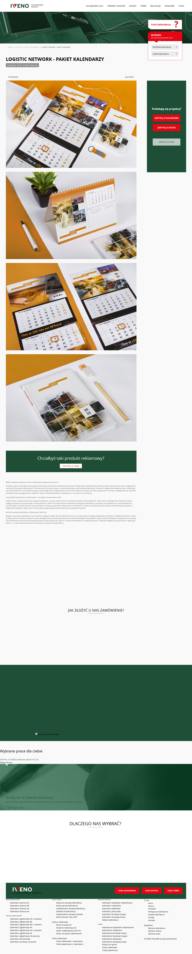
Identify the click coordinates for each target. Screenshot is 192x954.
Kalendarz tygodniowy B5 (21, 921)
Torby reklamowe (109, 947)
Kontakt (151, 920)
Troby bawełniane (110, 950)
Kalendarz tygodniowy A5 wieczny (25, 936)
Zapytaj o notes (166, 127)
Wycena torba (154, 934)
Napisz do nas (166, 142)
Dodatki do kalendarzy (66, 911)
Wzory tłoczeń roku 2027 (66, 917)
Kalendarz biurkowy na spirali (23, 942)
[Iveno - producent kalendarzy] (19, 6)
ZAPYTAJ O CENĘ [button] (16, 807)
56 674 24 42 (33, 759)
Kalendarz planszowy (111, 911)
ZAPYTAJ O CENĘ (7, 759)
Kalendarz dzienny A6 (19, 911)
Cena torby (173, 890)
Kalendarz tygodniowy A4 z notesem (26, 930)
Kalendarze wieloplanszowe (114, 942)
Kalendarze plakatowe (111, 939)
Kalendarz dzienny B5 (19, 905)
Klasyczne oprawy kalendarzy (69, 903)
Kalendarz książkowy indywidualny (117, 903)
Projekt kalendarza (156, 914)
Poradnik (152, 909)
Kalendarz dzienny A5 (19, 903)
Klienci (151, 906)
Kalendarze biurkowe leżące (114, 933)
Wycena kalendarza (156, 928)
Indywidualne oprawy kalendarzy (70, 908)
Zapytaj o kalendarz (167, 118)
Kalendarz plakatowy (111, 908)
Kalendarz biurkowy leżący (113, 917)
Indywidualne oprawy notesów (69, 914)
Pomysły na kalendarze (158, 911)
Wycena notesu (155, 931)
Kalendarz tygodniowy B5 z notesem (26, 924)
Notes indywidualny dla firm (68, 930)
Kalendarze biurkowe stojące (114, 936)
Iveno (150, 903)
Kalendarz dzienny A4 (19, 908)
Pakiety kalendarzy (110, 920)
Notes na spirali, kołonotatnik (69, 933)
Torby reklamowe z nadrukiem (69, 941)
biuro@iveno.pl (21, 759)
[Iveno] (60, 889)
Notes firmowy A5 (64, 925)
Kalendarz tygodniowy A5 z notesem (26, 919)
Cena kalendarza (127, 890)
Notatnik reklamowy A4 (66, 928)
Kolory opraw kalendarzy (67, 905)
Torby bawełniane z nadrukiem (69, 944)
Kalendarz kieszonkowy (20, 939)
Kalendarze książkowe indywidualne (118, 927)
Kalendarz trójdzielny (111, 905)
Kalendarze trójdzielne (112, 930)
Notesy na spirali (109, 944)
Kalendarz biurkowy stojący (114, 914)
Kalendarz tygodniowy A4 (21, 927)
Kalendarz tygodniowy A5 (21, 933)
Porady (151, 917)
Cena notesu (151, 890)
